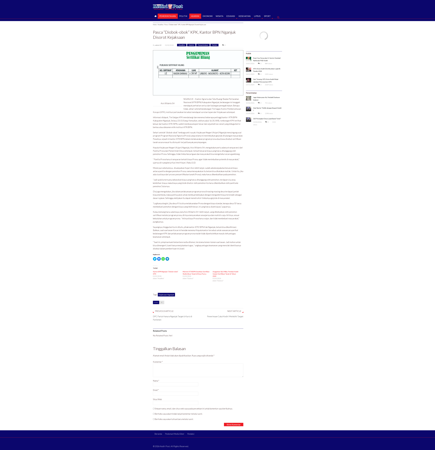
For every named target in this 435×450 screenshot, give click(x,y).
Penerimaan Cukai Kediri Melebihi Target (225, 316)
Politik (183, 16)
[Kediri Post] (168, 6)
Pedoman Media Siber (174, 434)
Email (156, 390)
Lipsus (257, 16)
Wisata (219, 16)
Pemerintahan (167, 16)
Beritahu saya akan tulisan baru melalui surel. (174, 419)
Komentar (158, 362)
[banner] (198, 72)
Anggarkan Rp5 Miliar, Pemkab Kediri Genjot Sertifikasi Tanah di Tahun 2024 (225, 274)
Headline (160, 24)
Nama (156, 380)
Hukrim (195, 16)
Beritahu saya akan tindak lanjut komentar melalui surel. (179, 414)
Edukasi (230, 16)
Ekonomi (208, 16)
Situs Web (157, 399)
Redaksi (190, 434)
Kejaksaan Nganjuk (166, 295)
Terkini (214, 45)
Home (155, 24)
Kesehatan (244, 16)
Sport (267, 16)
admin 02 (158, 45)
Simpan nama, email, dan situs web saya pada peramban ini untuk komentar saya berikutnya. (194, 408)
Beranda (155, 17)
